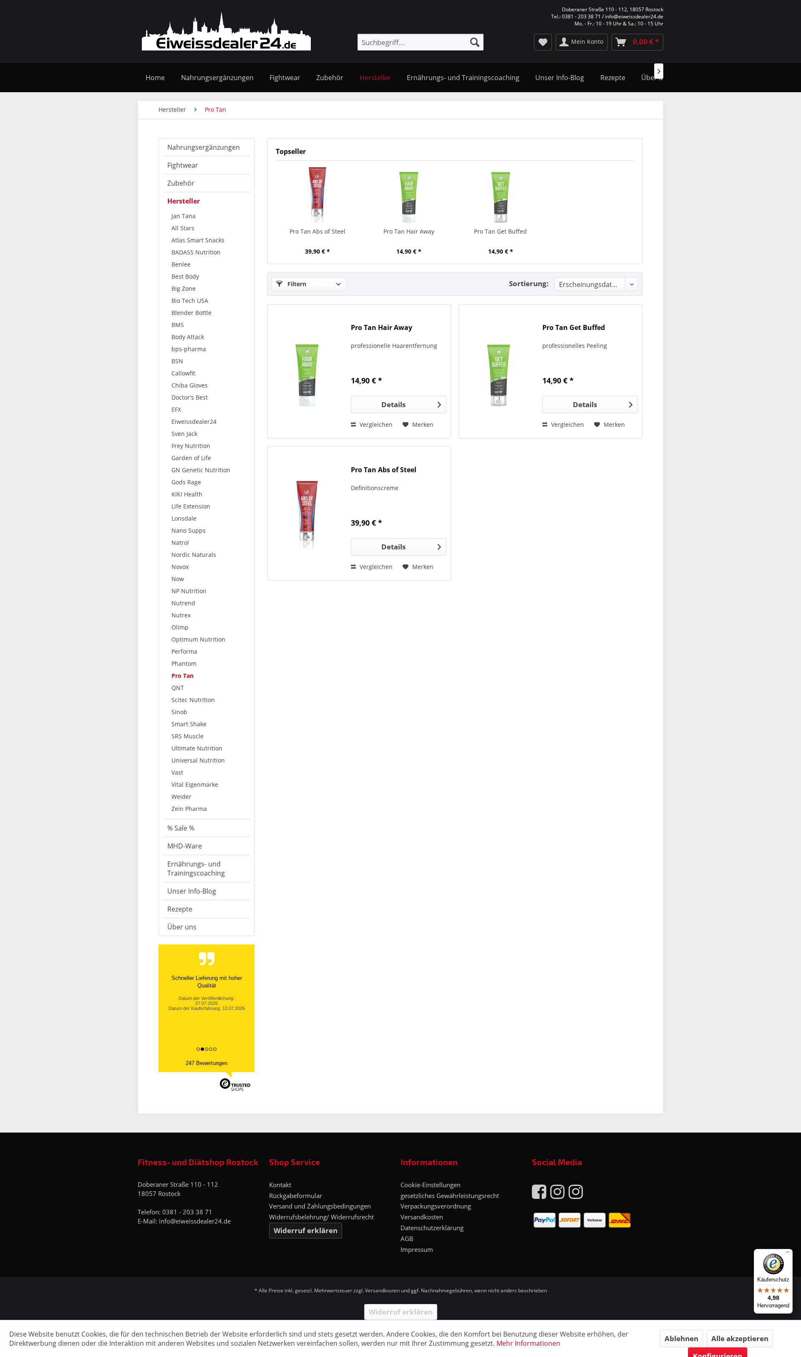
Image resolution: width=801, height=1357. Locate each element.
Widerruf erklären (306, 1230)
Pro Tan (182, 676)
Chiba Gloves (189, 385)
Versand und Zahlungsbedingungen (320, 1206)
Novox (180, 567)
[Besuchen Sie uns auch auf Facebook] (539, 1191)
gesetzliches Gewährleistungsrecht (449, 1195)
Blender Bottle (191, 313)
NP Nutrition (189, 591)
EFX (176, 409)
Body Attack (187, 337)
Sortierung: (529, 283)
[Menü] (788, 1254)
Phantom (183, 663)
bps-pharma (188, 349)
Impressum (416, 1249)
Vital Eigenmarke (194, 784)
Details (393, 404)
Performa (184, 651)
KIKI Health (186, 494)
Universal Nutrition (198, 760)
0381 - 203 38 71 (187, 1212)
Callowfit (183, 373)
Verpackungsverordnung (435, 1206)
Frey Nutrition (190, 446)
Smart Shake (189, 724)
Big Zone (183, 288)
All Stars (182, 228)
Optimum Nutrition (198, 639)
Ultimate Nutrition (196, 748)
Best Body (185, 276)
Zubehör (180, 183)
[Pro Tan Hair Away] (409, 194)
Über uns (181, 927)
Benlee (181, 264)
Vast (177, 772)
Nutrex (181, 615)
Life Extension (190, 506)
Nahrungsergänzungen (203, 147)
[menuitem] (421, 42)
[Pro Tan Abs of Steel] (317, 194)
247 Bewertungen (206, 1063)
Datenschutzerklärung (431, 1228)
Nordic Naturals (193, 555)
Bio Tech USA (189, 301)
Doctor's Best (189, 397)
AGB (406, 1238)
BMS (177, 325)
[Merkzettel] (543, 42)
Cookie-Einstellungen (430, 1185)
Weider (181, 797)
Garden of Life (191, 458)
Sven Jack (184, 434)
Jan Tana (183, 216)
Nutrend (183, 603)
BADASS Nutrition (196, 252)
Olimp (180, 627)
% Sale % (180, 828)
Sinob (179, 712)
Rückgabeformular (295, 1195)
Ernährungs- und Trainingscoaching (196, 868)
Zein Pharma (189, 809)
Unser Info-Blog (191, 891)
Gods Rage (186, 482)
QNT (177, 688)
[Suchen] (475, 42)
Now (177, 579)
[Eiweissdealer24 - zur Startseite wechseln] (226, 32)
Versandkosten (421, 1217)
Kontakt (280, 1185)
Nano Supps (188, 530)
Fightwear (182, 165)
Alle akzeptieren (739, 1338)
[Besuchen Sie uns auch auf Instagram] (557, 1191)
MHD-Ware (184, 846)
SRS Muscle (187, 736)
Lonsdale (183, 518)
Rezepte (179, 909)
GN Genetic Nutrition (200, 470)
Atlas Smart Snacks (197, 240)
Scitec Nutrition (193, 700)
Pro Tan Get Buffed (500, 231)
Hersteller (183, 201)
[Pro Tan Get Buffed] (500, 194)
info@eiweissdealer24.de (195, 1221)
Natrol (180, 542)
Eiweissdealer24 (194, 421)
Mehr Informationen (528, 1343)
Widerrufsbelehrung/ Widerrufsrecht (321, 1217)
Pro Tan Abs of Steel (317, 231)
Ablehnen (681, 1338)
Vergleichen (375, 424)
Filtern (296, 284)
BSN (177, 361)
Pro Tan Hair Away (408, 231)
